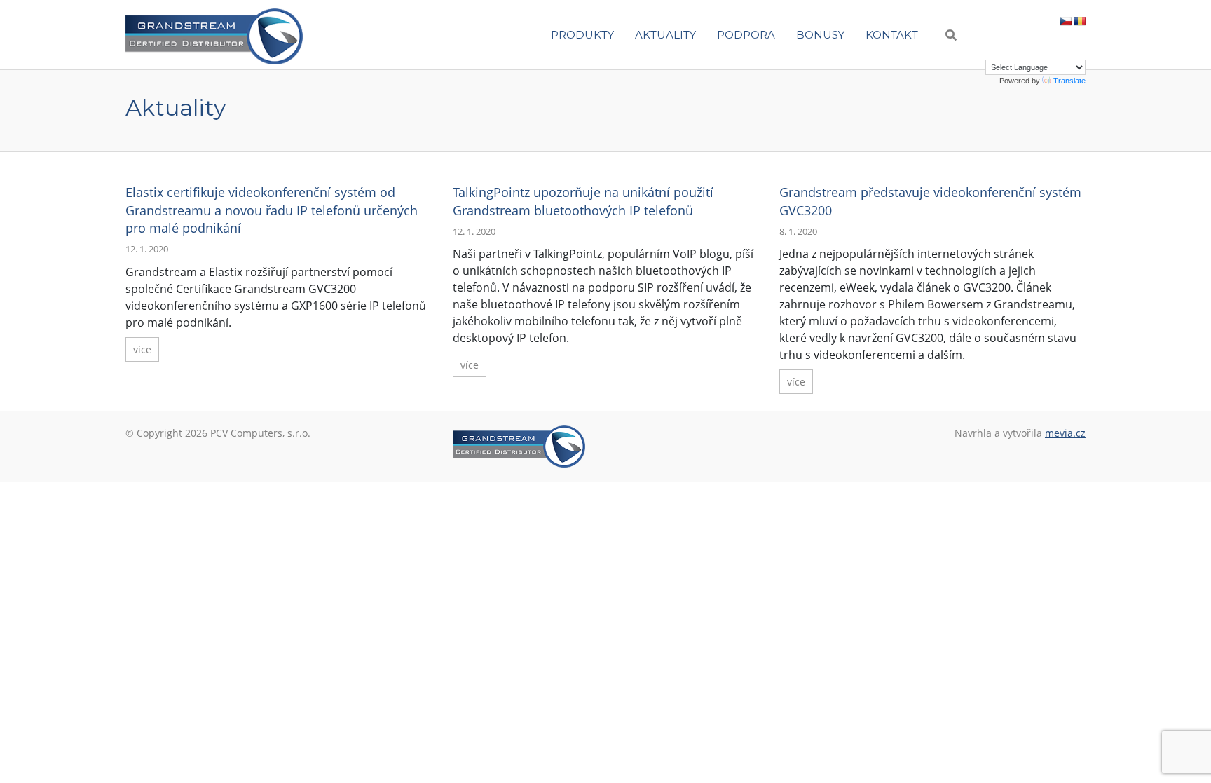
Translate (1069, 80)
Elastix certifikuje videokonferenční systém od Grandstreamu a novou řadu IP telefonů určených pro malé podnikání (271, 210)
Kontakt (892, 34)
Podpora (746, 34)
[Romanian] (1079, 21)
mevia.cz (1065, 433)
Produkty (582, 34)
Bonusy (820, 34)
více (142, 349)
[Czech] (1065, 21)
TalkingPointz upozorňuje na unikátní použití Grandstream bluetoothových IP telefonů (583, 201)
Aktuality (665, 34)
